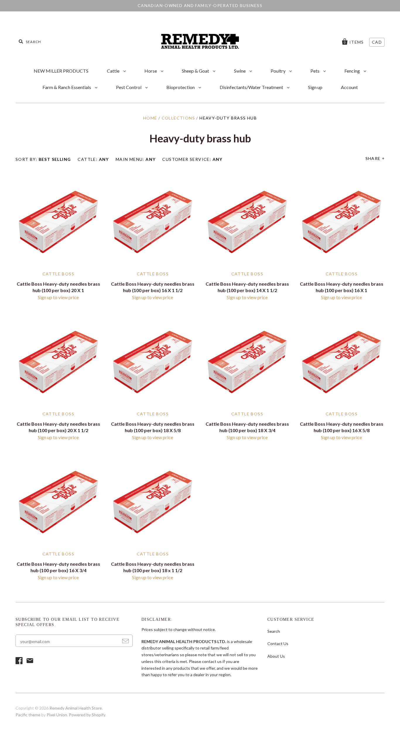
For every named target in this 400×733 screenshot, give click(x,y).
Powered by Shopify (87, 714)
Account (349, 87)
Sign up (315, 87)
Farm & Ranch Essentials (67, 87)
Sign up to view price (58, 297)
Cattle (113, 71)
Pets (315, 71)
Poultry (278, 71)
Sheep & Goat (196, 71)
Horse (151, 71)
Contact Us (277, 643)
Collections (178, 117)
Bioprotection (181, 87)
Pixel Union (57, 714)
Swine (240, 71)
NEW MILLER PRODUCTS (61, 71)
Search (273, 631)
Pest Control (129, 87)
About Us (276, 656)
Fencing (352, 71)
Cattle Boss (58, 273)
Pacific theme (28, 714)
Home (150, 117)
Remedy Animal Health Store (75, 707)
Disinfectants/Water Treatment (252, 87)
